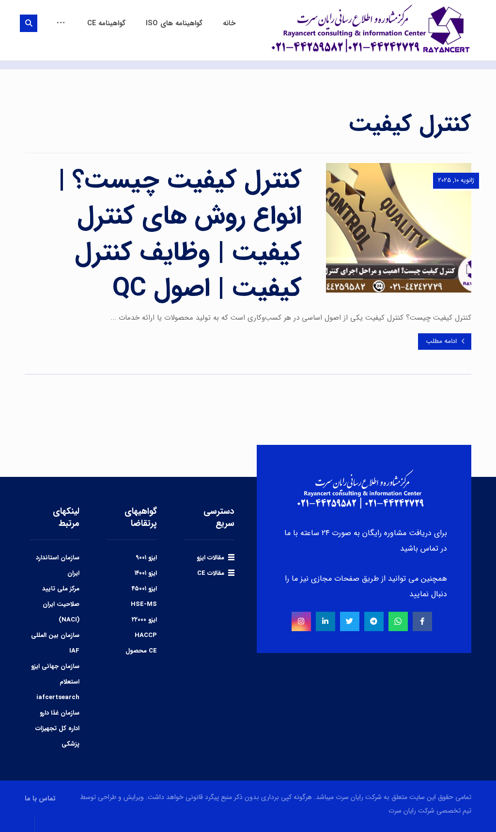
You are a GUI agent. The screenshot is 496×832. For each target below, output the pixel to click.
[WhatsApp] (398, 621)
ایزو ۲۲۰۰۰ (144, 620)
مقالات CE (210, 573)
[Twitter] (349, 621)
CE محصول (141, 651)
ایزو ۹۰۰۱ (146, 558)
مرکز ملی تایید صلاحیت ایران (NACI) (60, 604)
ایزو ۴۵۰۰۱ (144, 589)
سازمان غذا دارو (59, 713)
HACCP (146, 635)
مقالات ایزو (210, 558)
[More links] (61, 23)
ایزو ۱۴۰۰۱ (146, 573)
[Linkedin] (325, 621)
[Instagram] (301, 621)
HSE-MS (144, 604)
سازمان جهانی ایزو (55, 666)
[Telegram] (374, 621)
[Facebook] (422, 621)
